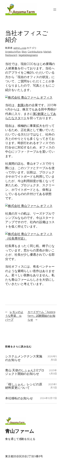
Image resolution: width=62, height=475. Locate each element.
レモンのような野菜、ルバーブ (14, 315)
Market (47, 51)
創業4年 (23, 105)
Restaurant (11, 55)
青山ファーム (19, 431)
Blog (24, 51)
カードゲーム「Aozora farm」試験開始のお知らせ (41, 315)
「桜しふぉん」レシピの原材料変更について (23, 385)
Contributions (35, 51)
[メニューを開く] (55, 9)
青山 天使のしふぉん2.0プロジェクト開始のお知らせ (24, 371)
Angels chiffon (13, 51)
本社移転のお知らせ (19, 398)
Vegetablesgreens (28, 55)
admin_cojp (19, 47)
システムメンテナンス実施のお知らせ (23, 358)
